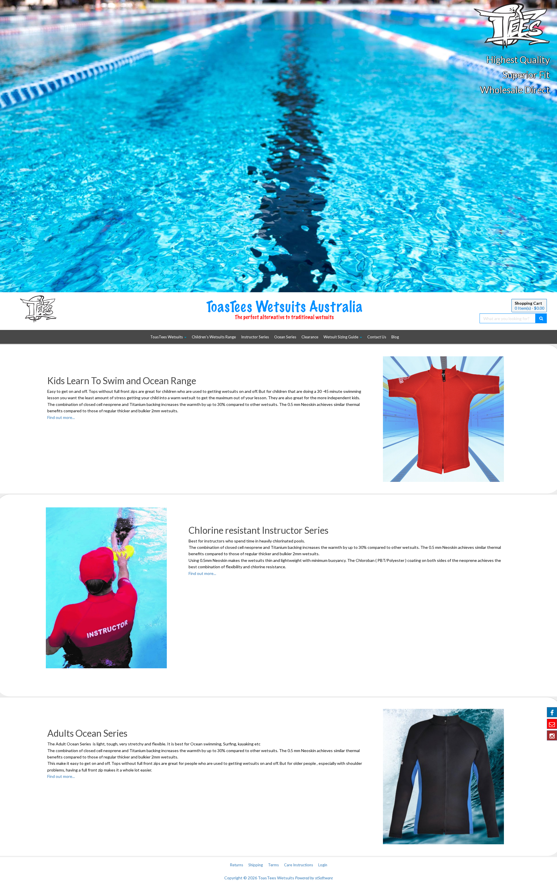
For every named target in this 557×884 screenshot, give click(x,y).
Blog (395, 337)
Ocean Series (285, 337)
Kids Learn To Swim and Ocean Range (121, 380)
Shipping (255, 865)
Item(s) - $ (529, 308)
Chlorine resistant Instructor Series (258, 530)
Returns (236, 865)
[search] (541, 318)
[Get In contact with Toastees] (552, 724)
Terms (273, 865)
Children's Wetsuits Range (214, 337)
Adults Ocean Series (87, 733)
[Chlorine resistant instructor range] (113, 588)
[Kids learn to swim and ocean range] (443, 419)
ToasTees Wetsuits (167, 337)
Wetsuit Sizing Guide (341, 337)
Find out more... (61, 417)
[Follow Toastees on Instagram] (552, 735)
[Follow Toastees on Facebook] (552, 712)
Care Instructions (298, 865)
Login (322, 865)
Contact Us (376, 337)
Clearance (309, 337)
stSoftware (324, 877)
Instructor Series (255, 337)
